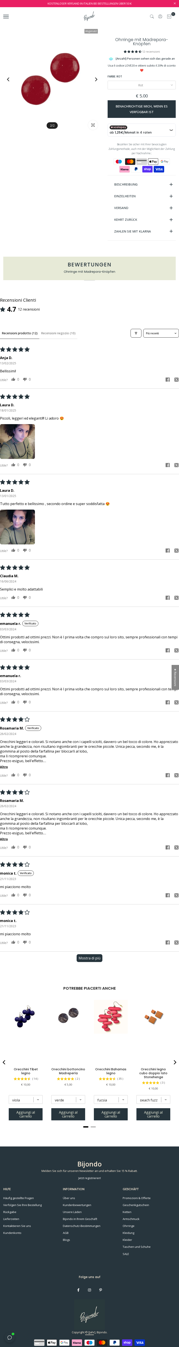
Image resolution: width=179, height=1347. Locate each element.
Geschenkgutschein (136, 1205)
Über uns (69, 1198)
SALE (126, 1254)
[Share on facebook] (167, 380)
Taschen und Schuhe (137, 1247)
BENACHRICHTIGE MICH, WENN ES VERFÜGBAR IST (142, 109)
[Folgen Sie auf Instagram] (89, 1290)
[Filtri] (136, 333)
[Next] (92, 79)
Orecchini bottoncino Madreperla (68, 1071)
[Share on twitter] (176, 380)
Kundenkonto (12, 1233)
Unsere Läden (72, 1212)
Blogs (66, 1240)
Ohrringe (128, 1226)
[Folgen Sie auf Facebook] (78, 1290)
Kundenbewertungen (77, 1205)
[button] (133, 52)
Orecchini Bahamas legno (110, 1071)
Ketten (127, 1212)
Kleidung (128, 1233)
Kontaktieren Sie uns (17, 1226)
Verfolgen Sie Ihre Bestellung (22, 1205)
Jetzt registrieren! (89, 1178)
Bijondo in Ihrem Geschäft (80, 1219)
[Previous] (12, 79)
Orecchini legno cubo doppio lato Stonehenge (153, 1073)
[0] (169, 16)
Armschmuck (131, 1219)
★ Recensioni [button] (175, 677)
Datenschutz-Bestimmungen (81, 1226)
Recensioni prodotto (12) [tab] (20, 333)
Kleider (127, 1240)
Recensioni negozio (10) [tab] (58, 333)
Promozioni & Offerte (137, 1198)
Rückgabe (9, 1212)
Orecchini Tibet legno (26, 1071)
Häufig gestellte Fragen (18, 1198)
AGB (66, 1233)
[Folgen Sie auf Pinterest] (101, 1290)
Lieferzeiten (11, 1219)
